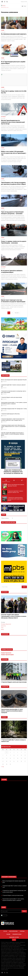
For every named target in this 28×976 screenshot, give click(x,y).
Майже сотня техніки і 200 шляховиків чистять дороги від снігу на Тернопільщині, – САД (14, 153)
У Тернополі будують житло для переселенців (11, 397)
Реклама (8, 934)
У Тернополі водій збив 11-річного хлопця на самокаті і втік (13, 385)
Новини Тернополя (6, 653)
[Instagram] (5, 2)
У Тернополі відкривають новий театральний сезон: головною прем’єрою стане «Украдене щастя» (13, 419)
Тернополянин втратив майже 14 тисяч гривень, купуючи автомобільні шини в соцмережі (14, 403)
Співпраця (22, 931)
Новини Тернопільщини (7, 654)
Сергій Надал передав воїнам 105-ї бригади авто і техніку (14, 408)
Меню (25, 6)
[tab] (6, 480)
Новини (2, 30)
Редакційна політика (14, 937)
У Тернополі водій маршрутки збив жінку (10, 413)
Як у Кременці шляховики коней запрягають (13, 34)
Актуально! (3, 116)
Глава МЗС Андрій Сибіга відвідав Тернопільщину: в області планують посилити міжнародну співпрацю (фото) (12, 434)
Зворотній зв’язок (13, 931)
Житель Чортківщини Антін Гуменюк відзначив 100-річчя (14, 379)
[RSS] (7, 2)
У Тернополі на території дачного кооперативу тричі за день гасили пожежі (13, 392)
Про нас (5, 931)
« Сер (2, 766)
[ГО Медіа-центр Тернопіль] (14, 922)
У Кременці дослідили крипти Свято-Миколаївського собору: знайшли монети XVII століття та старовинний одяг (13, 426)
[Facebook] (2, 2)
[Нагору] (14, 940)
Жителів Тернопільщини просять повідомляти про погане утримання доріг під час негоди (13, 122)
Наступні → (17, 312)
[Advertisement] (14, 796)
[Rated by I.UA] (14, 916)
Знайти (24, 586)
